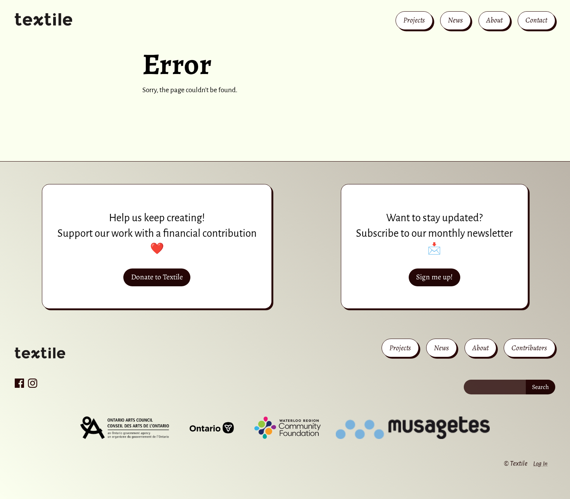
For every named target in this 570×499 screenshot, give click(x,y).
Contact (536, 20)
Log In (540, 463)
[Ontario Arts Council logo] (124, 427)
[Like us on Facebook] (19, 383)
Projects (414, 20)
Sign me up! (434, 277)
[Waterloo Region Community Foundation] (287, 427)
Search (540, 387)
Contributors (529, 347)
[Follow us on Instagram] (32, 383)
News (455, 20)
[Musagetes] (413, 427)
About (494, 20)
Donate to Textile (157, 277)
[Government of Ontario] (212, 427)
